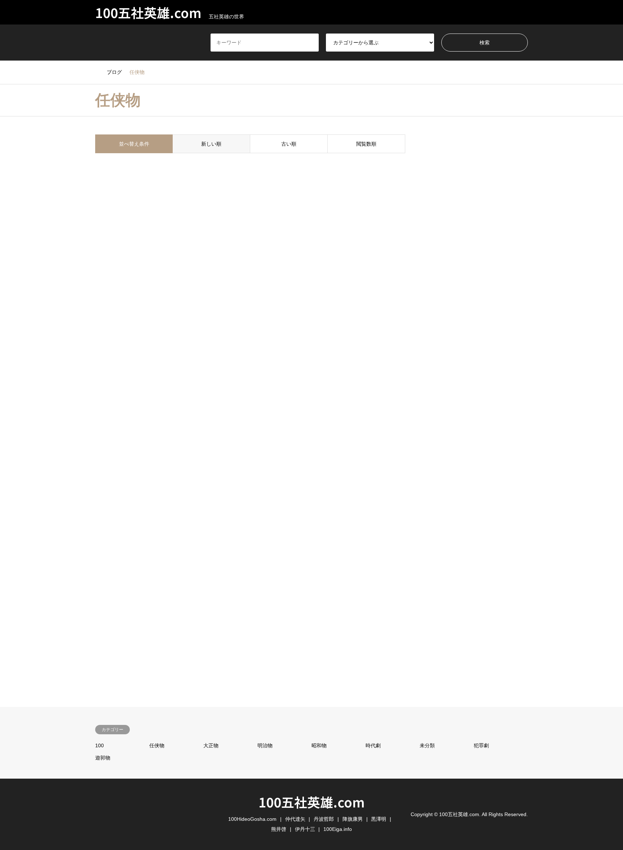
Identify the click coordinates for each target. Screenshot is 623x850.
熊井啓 (278, 829)
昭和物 (319, 745)
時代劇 (373, 745)
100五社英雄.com (312, 801)
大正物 (210, 745)
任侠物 (156, 745)
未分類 (427, 745)
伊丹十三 (305, 829)
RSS (97, 813)
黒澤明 (378, 819)
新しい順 (211, 144)
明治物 (265, 745)
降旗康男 (353, 819)
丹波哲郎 (324, 819)
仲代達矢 (295, 819)
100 (99, 745)
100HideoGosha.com (252, 819)
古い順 (288, 144)
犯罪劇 (481, 745)
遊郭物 (102, 758)
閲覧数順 (366, 144)
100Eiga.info (337, 829)
